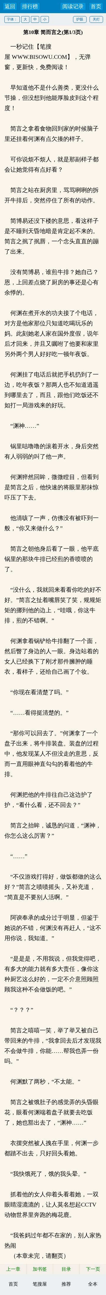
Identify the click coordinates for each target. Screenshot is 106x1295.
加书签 (40, 1269)
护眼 (79, 19)
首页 (96, 6)
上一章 (13, 1269)
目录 (66, 1269)
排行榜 (30, 6)
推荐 (66, 1284)
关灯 (96, 19)
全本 (92, 1284)
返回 (10, 6)
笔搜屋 (40, 1284)
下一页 (93, 1269)
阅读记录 (73, 6)
